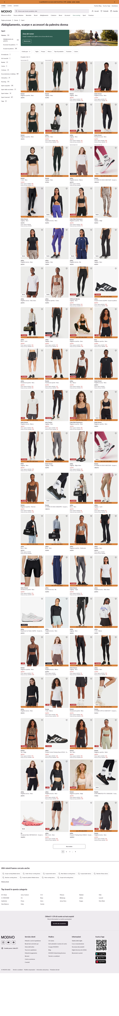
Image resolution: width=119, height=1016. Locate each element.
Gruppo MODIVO (59, 947)
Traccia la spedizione (30, 950)
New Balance (5, 904)
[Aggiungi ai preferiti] (42, 63)
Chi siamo (51, 940)
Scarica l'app (107, 6)
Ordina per (25, 51)
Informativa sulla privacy (43, 969)
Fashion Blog (98, 6)
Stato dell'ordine (29, 947)
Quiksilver (4, 901)
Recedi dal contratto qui (31, 944)
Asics (41, 901)
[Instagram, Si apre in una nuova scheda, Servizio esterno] (3, 942)
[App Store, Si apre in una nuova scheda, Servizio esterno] (100, 957)
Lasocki (101, 898)
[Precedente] (4, 2)
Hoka (22, 904)
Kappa (81, 901)
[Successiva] (114, 2)
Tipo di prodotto (58, 51)
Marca (49, 51)
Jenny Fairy (63, 901)
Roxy (41, 898)
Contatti (27, 962)
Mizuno (62, 895)
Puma (22, 901)
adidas (81, 898)
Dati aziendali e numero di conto (57, 944)
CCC (41, 895)
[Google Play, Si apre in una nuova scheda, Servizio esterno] (100, 954)
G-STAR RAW (5, 898)
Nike (100, 895)
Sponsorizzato (24, 60)
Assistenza (115, 6)
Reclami (27, 956)
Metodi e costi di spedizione (33, 940)
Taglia (36, 51)
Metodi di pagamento (31, 953)
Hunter (42, 904)
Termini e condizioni (59, 956)
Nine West (102, 901)
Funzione (68, 51)
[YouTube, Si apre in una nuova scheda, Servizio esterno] (8, 942)
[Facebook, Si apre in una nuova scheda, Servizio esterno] (14, 942)
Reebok (81, 895)
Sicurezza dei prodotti (78, 947)
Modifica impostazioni (29, 969)
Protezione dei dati (54, 969)
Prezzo (43, 51)
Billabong (62, 898)
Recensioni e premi (77, 953)
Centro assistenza (30, 959)
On (22, 898)
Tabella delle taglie (77, 940)
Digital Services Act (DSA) (79, 950)
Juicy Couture (25, 895)
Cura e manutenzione (78, 944)
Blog (57, 950)
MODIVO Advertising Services (59, 953)
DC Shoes (4, 895)
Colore (76, 51)
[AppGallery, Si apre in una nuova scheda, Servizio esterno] (100, 961)
